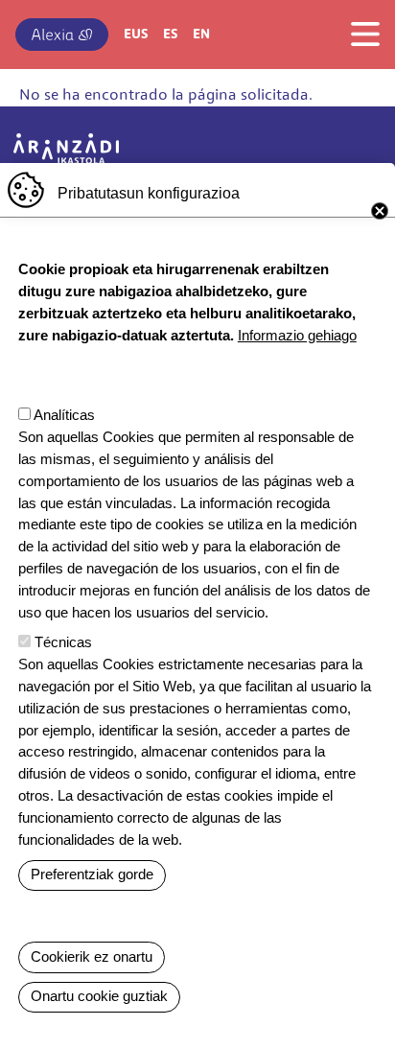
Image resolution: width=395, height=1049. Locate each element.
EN (201, 35)
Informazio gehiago (297, 335)
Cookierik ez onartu (91, 956)
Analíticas (64, 415)
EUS (136, 35)
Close (379, 210)
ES (170, 35)
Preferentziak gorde (92, 874)
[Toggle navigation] (359, 33)
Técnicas (63, 642)
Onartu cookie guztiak (99, 996)
